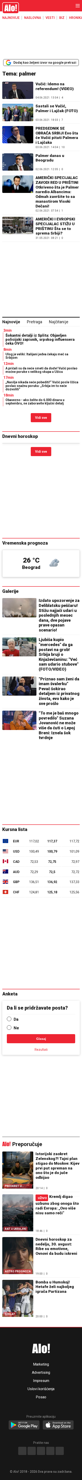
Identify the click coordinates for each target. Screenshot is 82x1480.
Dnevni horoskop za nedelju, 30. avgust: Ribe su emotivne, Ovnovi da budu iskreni (56, 1246)
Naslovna (32, 18)
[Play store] (24, 1425)
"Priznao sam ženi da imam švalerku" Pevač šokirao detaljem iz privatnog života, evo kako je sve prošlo (59, 691)
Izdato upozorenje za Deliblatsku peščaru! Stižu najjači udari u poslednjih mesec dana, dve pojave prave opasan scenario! (59, 615)
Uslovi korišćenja (41, 1389)
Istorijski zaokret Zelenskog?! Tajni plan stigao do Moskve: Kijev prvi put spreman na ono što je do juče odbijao (57, 1166)
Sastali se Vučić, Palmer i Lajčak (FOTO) (57, 108)
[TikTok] (41, 1451)
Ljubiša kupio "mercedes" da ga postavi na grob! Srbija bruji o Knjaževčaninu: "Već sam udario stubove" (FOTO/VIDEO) (59, 654)
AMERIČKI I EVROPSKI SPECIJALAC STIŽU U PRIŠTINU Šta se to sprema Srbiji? (55, 226)
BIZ (61, 18)
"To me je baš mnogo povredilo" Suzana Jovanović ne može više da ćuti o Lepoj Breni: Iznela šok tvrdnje (59, 725)
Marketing (41, 1364)
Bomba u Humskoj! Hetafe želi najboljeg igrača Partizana (55, 1287)
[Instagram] (32, 1451)
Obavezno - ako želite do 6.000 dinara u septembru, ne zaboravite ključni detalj (34, 401)
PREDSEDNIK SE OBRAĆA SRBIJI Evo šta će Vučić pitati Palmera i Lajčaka (57, 135)
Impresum (41, 1381)
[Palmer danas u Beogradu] (17, 162)
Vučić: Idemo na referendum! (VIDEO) (55, 86)
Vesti (50, 18)
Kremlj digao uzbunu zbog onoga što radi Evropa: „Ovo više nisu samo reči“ (57, 1204)
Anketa (10, 994)
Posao (41, 1397)
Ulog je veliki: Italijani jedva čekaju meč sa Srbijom (36, 355)
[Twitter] (60, 1451)
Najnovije (11, 18)
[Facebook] (22, 1451)
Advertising (41, 1372)
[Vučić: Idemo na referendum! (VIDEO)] (17, 90)
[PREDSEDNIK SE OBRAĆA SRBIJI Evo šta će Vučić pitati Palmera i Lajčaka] (17, 137)
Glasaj (41, 1039)
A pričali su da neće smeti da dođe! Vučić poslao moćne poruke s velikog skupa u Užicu (41, 370)
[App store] (58, 1425)
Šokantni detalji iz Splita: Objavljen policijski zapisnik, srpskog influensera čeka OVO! (39, 339)
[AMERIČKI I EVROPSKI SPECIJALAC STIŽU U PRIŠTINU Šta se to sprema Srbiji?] (17, 228)
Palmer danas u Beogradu (50, 158)
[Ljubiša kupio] (19, 646)
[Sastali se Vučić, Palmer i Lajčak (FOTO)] (17, 112)
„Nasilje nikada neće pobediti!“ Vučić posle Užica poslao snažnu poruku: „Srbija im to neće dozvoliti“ (41, 385)
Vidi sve (41, 417)
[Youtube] (50, 1451)
